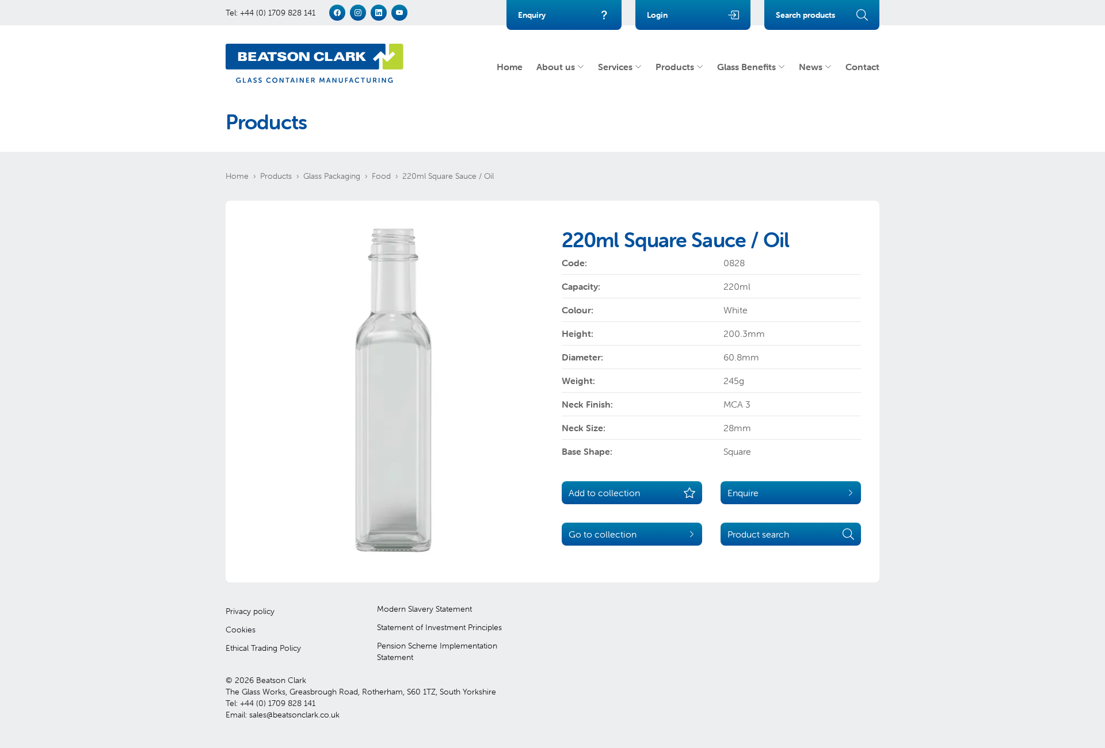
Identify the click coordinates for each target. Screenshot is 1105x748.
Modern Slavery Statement (424, 609)
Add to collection (604, 492)
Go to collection (603, 534)
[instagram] (358, 13)
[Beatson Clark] (314, 63)
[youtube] (399, 13)
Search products (805, 15)
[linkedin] (379, 13)
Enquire (743, 492)
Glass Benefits (746, 66)
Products (675, 66)
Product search (758, 534)
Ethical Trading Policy (263, 648)
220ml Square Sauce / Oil (448, 176)
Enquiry (532, 15)
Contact (862, 66)
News (810, 66)
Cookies (241, 629)
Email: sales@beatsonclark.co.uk (283, 714)
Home (510, 66)
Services (615, 66)
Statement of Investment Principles (439, 627)
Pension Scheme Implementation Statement (437, 651)
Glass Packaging (331, 176)
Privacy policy (250, 611)
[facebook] (337, 13)
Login (657, 15)
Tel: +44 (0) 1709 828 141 (270, 12)
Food (381, 176)
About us (555, 66)
